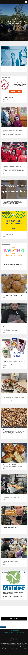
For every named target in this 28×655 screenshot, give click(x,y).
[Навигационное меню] (26, 2)
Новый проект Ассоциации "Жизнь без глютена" (12, 620)
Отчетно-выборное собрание (9, 424)
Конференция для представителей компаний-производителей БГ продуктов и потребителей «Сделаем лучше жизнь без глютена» (12, 558)
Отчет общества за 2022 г (8, 454)
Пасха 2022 (5, 485)
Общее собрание (6, 520)
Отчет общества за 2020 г (8, 589)
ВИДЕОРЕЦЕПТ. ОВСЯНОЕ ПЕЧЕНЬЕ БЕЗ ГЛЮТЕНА (13, 652)
